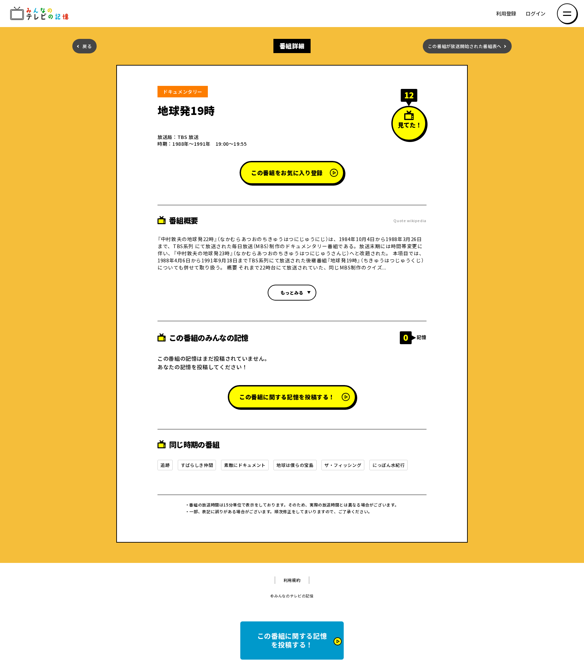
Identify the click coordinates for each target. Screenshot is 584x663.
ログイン (535, 13)
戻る (87, 46)
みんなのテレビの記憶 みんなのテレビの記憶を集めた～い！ (40, 13)
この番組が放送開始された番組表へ (465, 46)
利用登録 (506, 13)
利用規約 (292, 580)
